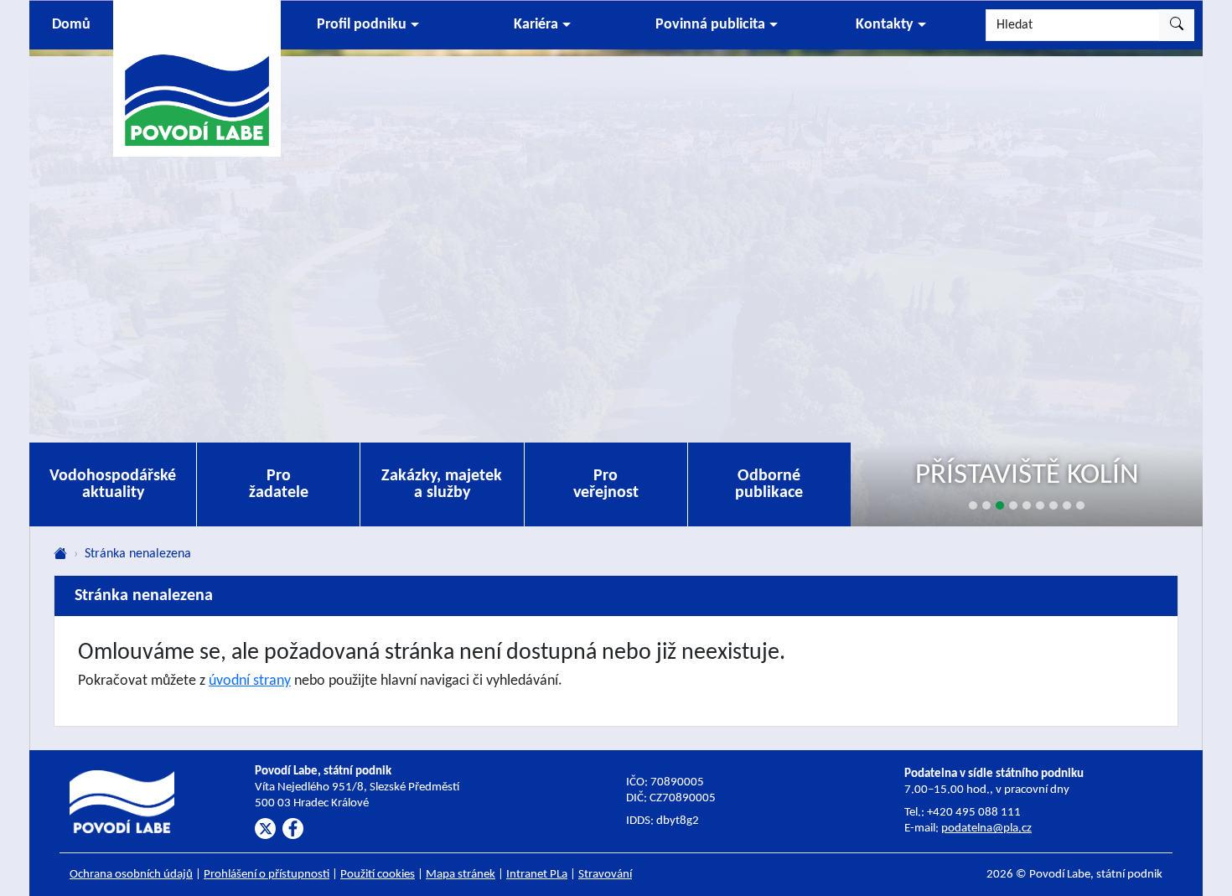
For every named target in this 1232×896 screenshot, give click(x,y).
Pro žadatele (278, 484)
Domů (71, 25)
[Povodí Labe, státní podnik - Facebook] (292, 828)
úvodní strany (250, 681)
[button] (368, 25)
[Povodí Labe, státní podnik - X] (265, 828)
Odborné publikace (769, 484)
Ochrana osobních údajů (131, 874)
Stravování (605, 874)
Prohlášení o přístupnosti (266, 874)
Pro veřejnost (606, 484)
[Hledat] (1176, 25)
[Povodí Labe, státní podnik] (197, 77)
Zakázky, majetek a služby (441, 484)
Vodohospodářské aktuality (112, 484)
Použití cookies (377, 874)
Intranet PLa (536, 874)
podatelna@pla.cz (986, 828)
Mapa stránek (460, 874)
